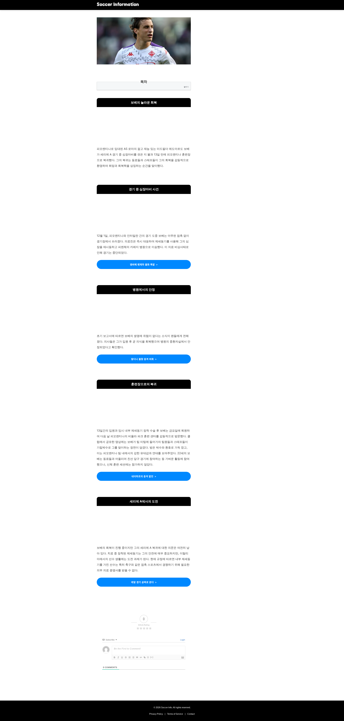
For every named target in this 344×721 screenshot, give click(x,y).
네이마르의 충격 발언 (142, 476)
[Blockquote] (137, 657)
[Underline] (122, 657)
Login (182, 640)
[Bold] (114, 657)
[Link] (144, 657)
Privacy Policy (156, 714)
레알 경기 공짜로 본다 (142, 582)
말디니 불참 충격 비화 (142, 359)
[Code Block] (141, 657)
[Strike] (126, 657)
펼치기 (186, 87)
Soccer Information (118, 5)
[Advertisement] (144, 127)
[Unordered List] (133, 657)
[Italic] (118, 657)
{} (148, 657)
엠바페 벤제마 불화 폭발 (142, 264)
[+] (151, 657)
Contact (191, 714)
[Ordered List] (129, 657)
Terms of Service (175, 714)
